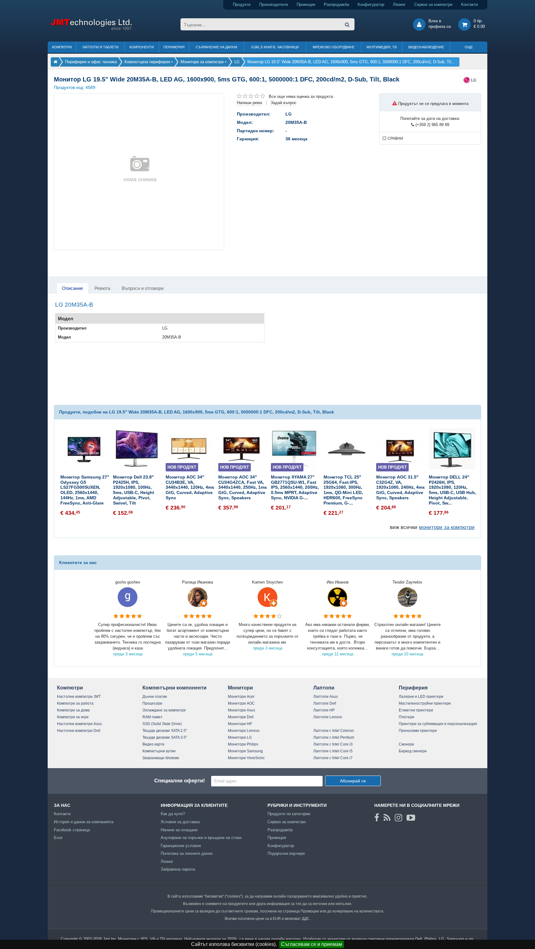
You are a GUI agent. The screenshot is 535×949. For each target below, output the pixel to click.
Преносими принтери (418, 730)
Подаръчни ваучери (286, 853)
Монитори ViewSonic (246, 758)
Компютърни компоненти (174, 687)
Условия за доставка (180, 822)
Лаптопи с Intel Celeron (333, 730)
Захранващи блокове (160, 758)
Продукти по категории (289, 813)
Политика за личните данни (186, 853)
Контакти (469, 4)
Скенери (406, 744)
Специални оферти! (179, 781)
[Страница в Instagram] (398, 817)
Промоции (306, 4)
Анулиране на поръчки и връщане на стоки (201, 837)
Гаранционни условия (181, 845)
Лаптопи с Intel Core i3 (333, 744)
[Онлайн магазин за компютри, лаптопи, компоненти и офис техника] (91, 29)
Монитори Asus (241, 710)
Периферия (174, 47)
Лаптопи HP (324, 710)
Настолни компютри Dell (78, 730)
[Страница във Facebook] (376, 817)
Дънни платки (154, 696)
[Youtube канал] (411, 817)
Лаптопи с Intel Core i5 (333, 751)
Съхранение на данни (216, 47)
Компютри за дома (73, 710)
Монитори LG (240, 737)
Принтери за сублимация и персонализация (438, 724)
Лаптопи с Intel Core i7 (333, 758)
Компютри (62, 47)
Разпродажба (336, 4)
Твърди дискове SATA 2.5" (164, 730)
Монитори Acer (241, 696)
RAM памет (152, 717)
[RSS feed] (387, 817)
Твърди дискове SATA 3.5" (164, 737)
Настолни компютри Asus (79, 724)
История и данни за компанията (83, 822)
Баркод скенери (413, 751)
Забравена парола (178, 869)
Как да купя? (173, 813)
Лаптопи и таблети (100, 47)
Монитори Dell (241, 717)
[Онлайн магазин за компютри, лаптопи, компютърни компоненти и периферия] (55, 61)
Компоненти (141, 47)
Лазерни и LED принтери (421, 696)
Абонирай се (353, 780)
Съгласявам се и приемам (311, 944)
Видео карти (153, 744)
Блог (58, 837)
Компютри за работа (75, 703)
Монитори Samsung (245, 751)
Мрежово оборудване (333, 47)
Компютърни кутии (159, 751)
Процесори (152, 703)
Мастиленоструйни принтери (425, 703)
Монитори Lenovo (243, 730)
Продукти (241, 4)
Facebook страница (72, 830)
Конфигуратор (371, 4)
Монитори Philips (243, 744)
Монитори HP (240, 724)
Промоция (277, 837)
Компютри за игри (73, 717)
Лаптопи (323, 687)
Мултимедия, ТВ (382, 47)
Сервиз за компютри (433, 4)
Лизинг (399, 4)
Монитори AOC (241, 703)
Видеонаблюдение (426, 47)
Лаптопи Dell (324, 703)
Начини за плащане (179, 830)
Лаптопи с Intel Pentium (333, 737)
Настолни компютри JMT (79, 696)
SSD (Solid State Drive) (162, 724)
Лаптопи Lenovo (327, 717)
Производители (273, 4)
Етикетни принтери (416, 710)
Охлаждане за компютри (164, 710)
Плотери (406, 717)
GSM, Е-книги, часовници (275, 47)
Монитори (240, 687)
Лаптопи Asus (325, 696)
